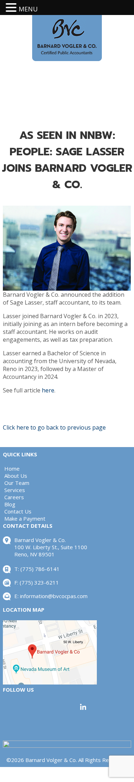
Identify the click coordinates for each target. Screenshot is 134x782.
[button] (12, 7)
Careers (14, 497)
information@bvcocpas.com (54, 596)
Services (14, 489)
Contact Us (17, 511)
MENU (28, 9)
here (48, 390)
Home (12, 468)
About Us (15, 475)
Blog (9, 504)
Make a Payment (24, 518)
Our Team (16, 482)
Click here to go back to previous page (54, 427)
